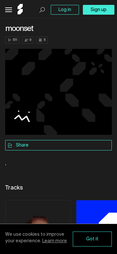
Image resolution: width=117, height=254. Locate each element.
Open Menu (8, 9)
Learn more (54, 241)
